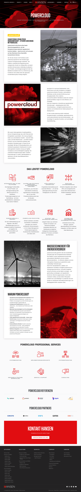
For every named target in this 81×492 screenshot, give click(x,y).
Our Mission (52, 454)
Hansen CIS (7, 456)
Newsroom (51, 468)
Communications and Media (24, 461)
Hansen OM (7, 473)
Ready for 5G (22, 462)
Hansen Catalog (8, 463)
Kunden (25, 2)
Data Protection (38, 458)
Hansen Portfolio (8, 478)
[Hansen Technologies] (9, 486)
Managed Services (37, 456)
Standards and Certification (55, 461)
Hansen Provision (8, 476)
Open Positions (67, 454)
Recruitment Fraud (67, 456)
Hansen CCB (7, 475)
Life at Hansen (67, 452)
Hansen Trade (7, 461)
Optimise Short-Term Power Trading (25, 458)
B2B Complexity (23, 466)
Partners (50, 466)
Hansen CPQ (7, 464)
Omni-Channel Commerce (25, 467)
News (30, 2)
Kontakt (66, 2)
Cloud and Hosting (37, 454)
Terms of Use (51, 490)
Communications (7, 468)
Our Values (52, 456)
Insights (19, 2)
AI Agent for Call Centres (25, 454)
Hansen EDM (7, 459)
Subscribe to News (73, 490)
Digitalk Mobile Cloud (9, 480)
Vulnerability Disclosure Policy (64, 490)
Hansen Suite (6, 452)
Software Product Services (39, 452)
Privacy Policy (56, 490)
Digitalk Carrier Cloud (9, 482)
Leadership (52, 458)
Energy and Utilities (8, 454)
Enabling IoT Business (24, 464)
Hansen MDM (7, 458)
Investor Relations (52, 465)
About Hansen (52, 452)
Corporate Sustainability (53, 463)
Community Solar (23, 456)
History (51, 459)
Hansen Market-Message (10, 466)
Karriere (59, 2)
